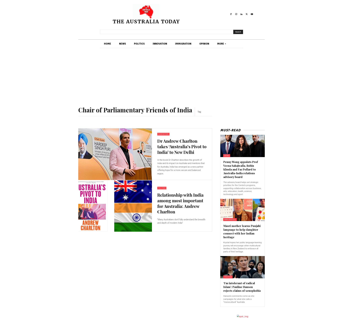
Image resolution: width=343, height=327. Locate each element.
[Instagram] (236, 14)
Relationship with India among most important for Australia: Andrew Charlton (180, 203)
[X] (247, 14)
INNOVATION (163, 134)
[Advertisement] (171, 78)
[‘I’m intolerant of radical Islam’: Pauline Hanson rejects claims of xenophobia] (242, 267)
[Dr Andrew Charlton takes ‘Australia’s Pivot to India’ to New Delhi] (115, 154)
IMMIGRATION (230, 220)
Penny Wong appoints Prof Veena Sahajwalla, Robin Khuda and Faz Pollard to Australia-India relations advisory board (240, 169)
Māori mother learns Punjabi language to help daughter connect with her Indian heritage (242, 231)
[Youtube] (252, 14)
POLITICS (161, 188)
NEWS (226, 156)
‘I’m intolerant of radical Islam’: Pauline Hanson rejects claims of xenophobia (242, 286)
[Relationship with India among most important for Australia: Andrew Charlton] (115, 206)
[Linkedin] (241, 14)
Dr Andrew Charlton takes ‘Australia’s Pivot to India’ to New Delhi (181, 146)
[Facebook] (231, 14)
